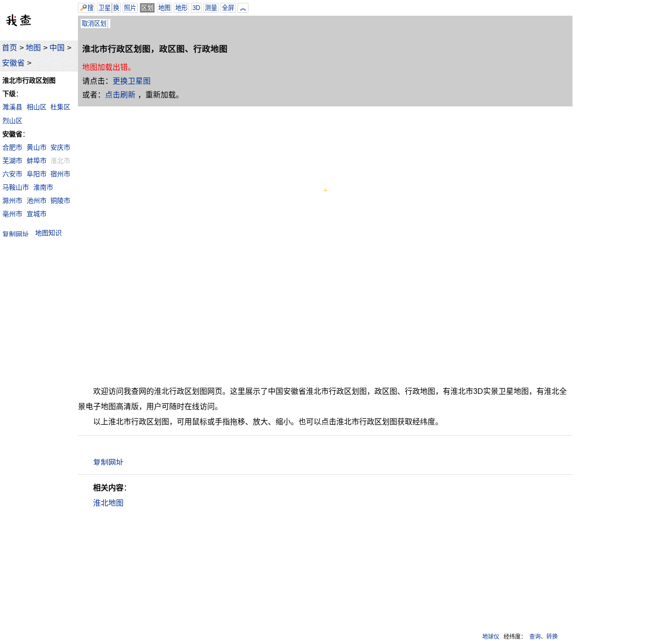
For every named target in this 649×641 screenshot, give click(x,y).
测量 (211, 7)
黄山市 (37, 147)
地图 (33, 48)
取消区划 (94, 23)
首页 (9, 48)
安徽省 (13, 63)
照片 (130, 7)
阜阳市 (37, 174)
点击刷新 (120, 95)
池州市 (37, 200)
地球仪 (490, 636)
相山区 (37, 107)
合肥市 (12, 147)
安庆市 (60, 147)
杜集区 (60, 107)
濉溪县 (12, 107)
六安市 (12, 174)
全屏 (228, 7)
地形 (181, 7)
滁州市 (12, 200)
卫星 (104, 7)
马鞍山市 (15, 187)
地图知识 (48, 233)
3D (196, 7)
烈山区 (12, 120)
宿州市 (60, 174)
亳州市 (12, 214)
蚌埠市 (37, 160)
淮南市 (43, 187)
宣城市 (37, 214)
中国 (57, 48)
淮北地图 (108, 503)
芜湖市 (12, 160)
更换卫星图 (132, 81)
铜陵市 (60, 200)
